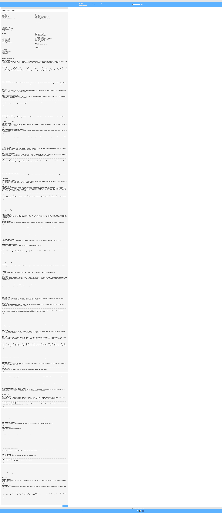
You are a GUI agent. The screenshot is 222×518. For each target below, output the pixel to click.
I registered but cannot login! (5, 16)
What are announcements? (5, 52)
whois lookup (4, 492)
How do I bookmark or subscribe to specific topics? (42, 39)
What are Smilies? (4, 49)
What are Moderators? (38, 14)
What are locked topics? (5, 54)
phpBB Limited (27, 480)
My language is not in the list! (6, 27)
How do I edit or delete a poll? (6, 38)
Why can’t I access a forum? (6, 39)
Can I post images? (4, 50)
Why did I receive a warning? (6, 41)
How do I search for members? (39, 34)
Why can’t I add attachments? (6, 40)
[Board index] (83, 4)
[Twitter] (138, 511)
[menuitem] (83, 1)
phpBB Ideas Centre (44, 486)
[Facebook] (143, 511)
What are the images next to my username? (8, 28)
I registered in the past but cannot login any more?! (9, 18)
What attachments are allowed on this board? (41, 44)
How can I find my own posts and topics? (40, 35)
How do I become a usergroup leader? (40, 17)
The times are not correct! (5, 25)
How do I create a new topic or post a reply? (8, 34)
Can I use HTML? (4, 48)
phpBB (32, 149)
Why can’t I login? (4, 17)
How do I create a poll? (5, 36)
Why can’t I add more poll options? (6, 37)
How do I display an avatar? (5, 29)
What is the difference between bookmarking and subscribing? (43, 38)
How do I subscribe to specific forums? (40, 40)
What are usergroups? (38, 15)
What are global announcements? (6, 51)
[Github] (140, 511)
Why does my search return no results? (40, 32)
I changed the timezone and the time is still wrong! (8, 26)
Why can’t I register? (4, 15)
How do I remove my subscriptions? (40, 41)
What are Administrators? (38, 13)
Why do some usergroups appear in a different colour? (42, 18)
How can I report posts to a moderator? (7, 42)
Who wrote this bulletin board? (39, 48)
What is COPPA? (4, 14)
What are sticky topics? (5, 53)
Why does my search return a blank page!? (41, 33)
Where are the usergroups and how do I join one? (42, 16)
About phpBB (4, 481)
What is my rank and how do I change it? (7, 30)
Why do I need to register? (5, 13)
